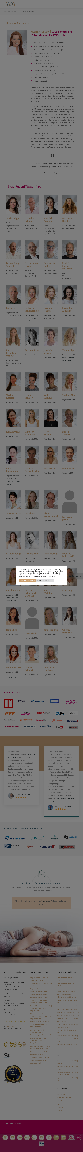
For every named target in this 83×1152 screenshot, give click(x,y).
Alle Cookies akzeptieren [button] (27, 580)
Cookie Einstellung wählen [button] (44, 580)
